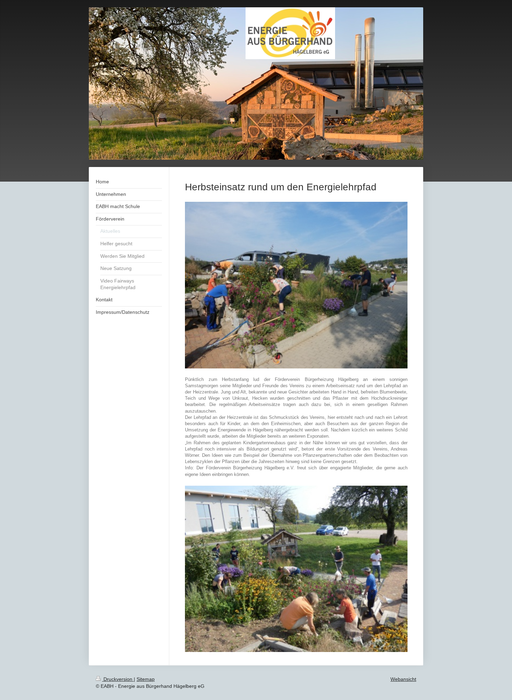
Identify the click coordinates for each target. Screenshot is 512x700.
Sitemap (146, 679)
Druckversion (118, 679)
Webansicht (403, 679)
